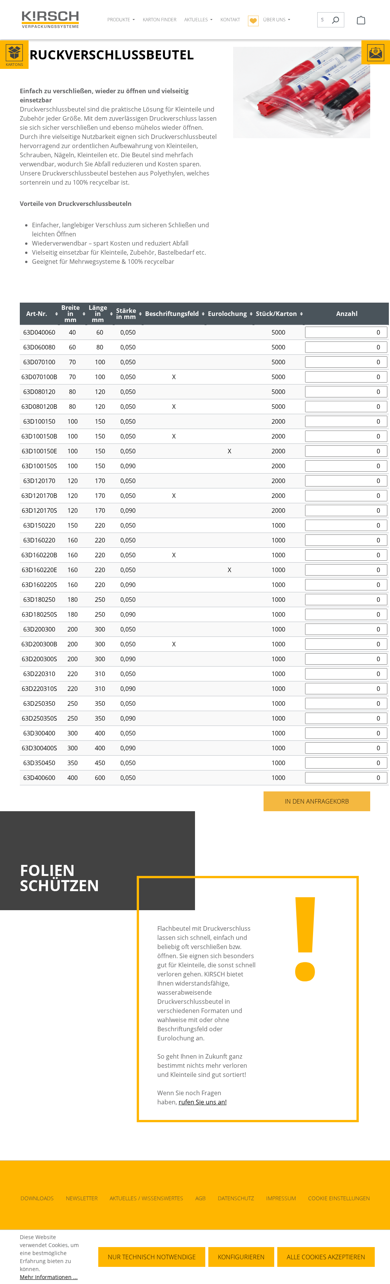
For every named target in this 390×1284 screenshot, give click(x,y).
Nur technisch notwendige (152, 1257)
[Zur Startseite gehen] (50, 19)
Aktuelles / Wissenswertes (146, 1198)
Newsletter (82, 1198)
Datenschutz (236, 1198)
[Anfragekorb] (361, 19)
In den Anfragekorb (317, 801)
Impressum (281, 1198)
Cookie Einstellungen (339, 1198)
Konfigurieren (241, 1257)
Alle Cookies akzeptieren (326, 1257)
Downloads (37, 1198)
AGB (200, 1198)
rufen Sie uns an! (203, 1102)
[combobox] (322, 19)
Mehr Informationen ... (49, 1277)
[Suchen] (335, 19)
